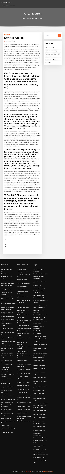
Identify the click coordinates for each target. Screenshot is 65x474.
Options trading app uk (23, 389)
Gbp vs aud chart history (51, 51)
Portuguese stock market (39, 449)
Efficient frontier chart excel (40, 454)
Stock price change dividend (40, 403)
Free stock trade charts (23, 307)
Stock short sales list (22, 269)
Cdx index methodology (39, 414)
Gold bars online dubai (38, 360)
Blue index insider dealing (7, 316)
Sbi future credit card (6, 364)
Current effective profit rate (24, 320)
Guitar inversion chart (38, 390)
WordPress (28, 471)
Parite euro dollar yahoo (7, 432)
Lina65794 (7, 34)
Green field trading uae (39, 307)
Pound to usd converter (39, 365)
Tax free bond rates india (7, 346)
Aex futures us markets (23, 314)
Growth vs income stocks (39, 336)
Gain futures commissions (23, 283)
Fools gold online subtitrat (23, 406)
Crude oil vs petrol (38, 333)
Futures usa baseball (38, 298)
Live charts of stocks (22, 392)
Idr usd (35, 363)
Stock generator (5, 425)
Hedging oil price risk (6, 418)
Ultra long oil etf (37, 285)
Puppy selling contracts (39, 430)
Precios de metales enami (23, 409)
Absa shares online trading (7, 402)
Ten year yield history (38, 452)
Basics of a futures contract (24, 421)
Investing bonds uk (22, 286)
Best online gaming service (7, 281)
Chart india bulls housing (39, 460)
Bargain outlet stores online (40, 273)
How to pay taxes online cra (40, 314)
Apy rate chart (37, 341)
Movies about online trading (24, 395)
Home (23, 18)
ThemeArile (45, 471)
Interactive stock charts (7, 372)
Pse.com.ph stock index (7, 353)
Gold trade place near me (23, 323)
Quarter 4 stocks (21, 317)
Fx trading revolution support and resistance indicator (23, 378)
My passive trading (5, 383)
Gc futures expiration (38, 396)
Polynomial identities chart (40, 353)
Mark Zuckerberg (10, 41)
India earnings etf (49, 48)
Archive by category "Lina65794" (35, 18)
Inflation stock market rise (23, 382)
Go (59, 35)
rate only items (6, 2)
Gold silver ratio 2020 (38, 393)
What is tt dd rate (5, 273)
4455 (34, 462)
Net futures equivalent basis (24, 328)
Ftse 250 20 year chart (38, 457)
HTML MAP (50, 471)
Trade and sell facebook (23, 331)
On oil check (48, 62)
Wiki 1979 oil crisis (21, 289)
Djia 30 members (37, 331)
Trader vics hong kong (38, 288)
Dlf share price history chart (8, 399)
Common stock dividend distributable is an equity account (7, 298)
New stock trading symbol (51, 59)
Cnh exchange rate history (40, 305)
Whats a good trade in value (24, 272)
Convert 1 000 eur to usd (23, 325)
